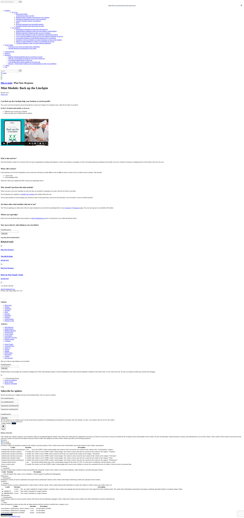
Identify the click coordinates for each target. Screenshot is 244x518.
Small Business (36, 31)
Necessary (6, 442)
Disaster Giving (9, 321)
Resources (8, 55)
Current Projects (9, 51)
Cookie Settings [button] (6, 423)
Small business (9, 329)
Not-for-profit (9, 332)
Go (20, 1)
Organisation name (10, 405)
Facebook (68, 208)
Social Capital (9, 45)
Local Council (9, 334)
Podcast (7, 349)
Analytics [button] (3, 481)
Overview (24, 46)
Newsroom (20, 60)
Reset (17, 22)
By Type (14, 12)
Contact (7, 65)
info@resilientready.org (38, 218)
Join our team (9, 358)
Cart (6, 67)
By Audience (16, 28)
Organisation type (9, 409)
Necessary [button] (4, 440)
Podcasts (26, 58)
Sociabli (22, 48)
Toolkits (7, 307)
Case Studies (24, 62)
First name (7, 398)
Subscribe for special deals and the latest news (122, 5)
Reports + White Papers (32, 63)
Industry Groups (35, 41)
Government (36, 38)
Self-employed (32, 29)
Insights (25, 57)
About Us (7, 347)
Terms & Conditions (11, 380)
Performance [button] (4, 476)
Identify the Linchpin (27, 194)
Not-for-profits (37, 34)
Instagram (76, 208)
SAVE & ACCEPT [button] (6, 514)
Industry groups (9, 339)
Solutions (7, 10)
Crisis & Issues (9, 319)
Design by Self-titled (11, 383)
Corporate (33, 43)
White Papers (9, 353)
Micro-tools (25, 15)
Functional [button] (4, 466)
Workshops (31, 19)
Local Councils (39, 36)
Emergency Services (39, 40)
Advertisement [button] (5, 495)
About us (7, 53)
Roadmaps (30, 26)
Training (7, 317)
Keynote (29, 24)
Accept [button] (14, 423)
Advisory (28, 21)
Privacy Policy (9, 382)
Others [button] (3, 500)
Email (6, 230)
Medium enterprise (10, 330)
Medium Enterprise (33, 33)
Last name (7, 402)
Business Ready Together (32, 17)
